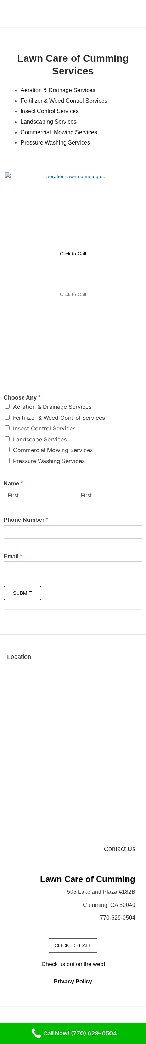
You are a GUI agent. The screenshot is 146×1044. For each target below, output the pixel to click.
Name (13, 483)
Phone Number (26, 520)
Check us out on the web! (73, 964)
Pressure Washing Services (55, 143)
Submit (22, 593)
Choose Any (22, 398)
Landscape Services (40, 439)
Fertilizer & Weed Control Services (64, 101)
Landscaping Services (49, 122)
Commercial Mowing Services (59, 132)
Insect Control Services (50, 111)
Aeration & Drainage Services (58, 90)
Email (13, 556)
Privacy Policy (73, 981)
